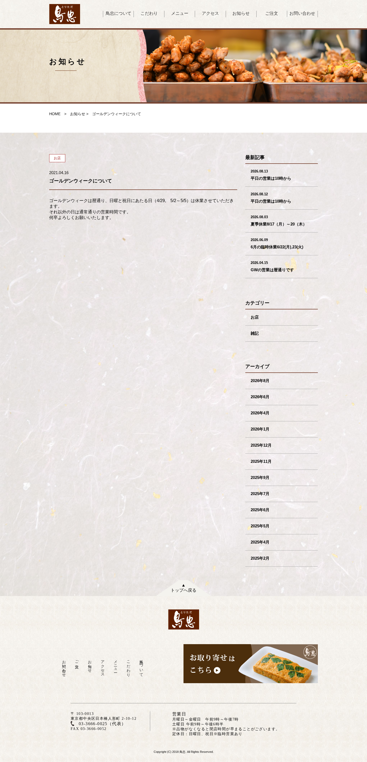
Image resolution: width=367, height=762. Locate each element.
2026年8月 (260, 380)
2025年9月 (260, 477)
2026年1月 (260, 429)
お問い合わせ (302, 13)
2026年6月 (260, 396)
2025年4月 (260, 542)
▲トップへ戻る (183, 587)
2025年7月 (260, 493)
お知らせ (241, 13)
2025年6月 (260, 509)
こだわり (149, 13)
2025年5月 (260, 526)
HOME (54, 114)
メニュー (179, 13)
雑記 (255, 333)
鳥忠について (118, 13)
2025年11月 (261, 461)
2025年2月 (260, 558)
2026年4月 (260, 413)
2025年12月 (261, 445)
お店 (255, 317)
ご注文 (271, 13)
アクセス (210, 13)
